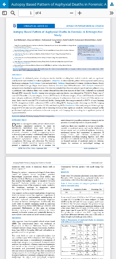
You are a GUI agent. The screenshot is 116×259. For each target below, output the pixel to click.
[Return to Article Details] (4, 4)
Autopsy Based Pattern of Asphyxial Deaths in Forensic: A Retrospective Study (63, 4)
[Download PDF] (112, 4)
